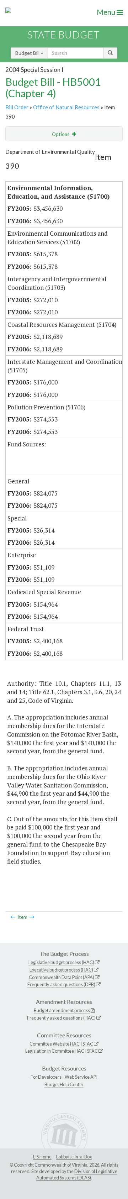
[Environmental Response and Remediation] (32, 917)
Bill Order (16, 107)
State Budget (63, 35)
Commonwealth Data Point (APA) (61, 977)
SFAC (87, 1044)
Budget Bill (28, 53)
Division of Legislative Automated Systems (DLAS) (76, 1174)
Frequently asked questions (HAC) (61, 1018)
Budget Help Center (64, 1084)
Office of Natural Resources (66, 107)
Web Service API (81, 1077)
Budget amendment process (62, 1010)
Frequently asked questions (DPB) (61, 984)
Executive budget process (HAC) (61, 970)
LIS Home (42, 1156)
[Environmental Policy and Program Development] (12, 917)
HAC (75, 1044)
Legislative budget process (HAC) (61, 962)
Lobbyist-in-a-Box (74, 1156)
